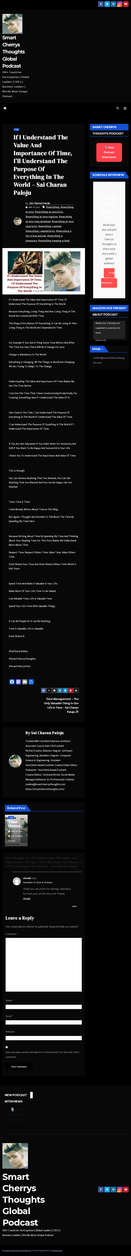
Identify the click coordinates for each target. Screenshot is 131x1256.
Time (16, 129)
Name (9, 1000)
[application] (109, 330)
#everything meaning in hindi (53, 241)
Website (10, 1032)
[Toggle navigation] (125, 108)
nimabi (27, 878)
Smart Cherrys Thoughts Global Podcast (13, 52)
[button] (117, 108)
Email (9, 1016)
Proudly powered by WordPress (16, 1250)
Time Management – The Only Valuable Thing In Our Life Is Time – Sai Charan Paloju (61, 705)
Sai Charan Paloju (39, 203)
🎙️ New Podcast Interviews (109, 152)
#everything (52, 207)
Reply (75, 906)
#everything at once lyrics (49, 212)
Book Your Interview (108, 278)
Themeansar (56, 1250)
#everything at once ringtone (42, 217)
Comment (12, 934)
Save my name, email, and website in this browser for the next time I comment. (43, 1054)
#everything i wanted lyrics (40, 231)
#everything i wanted (49, 226)
